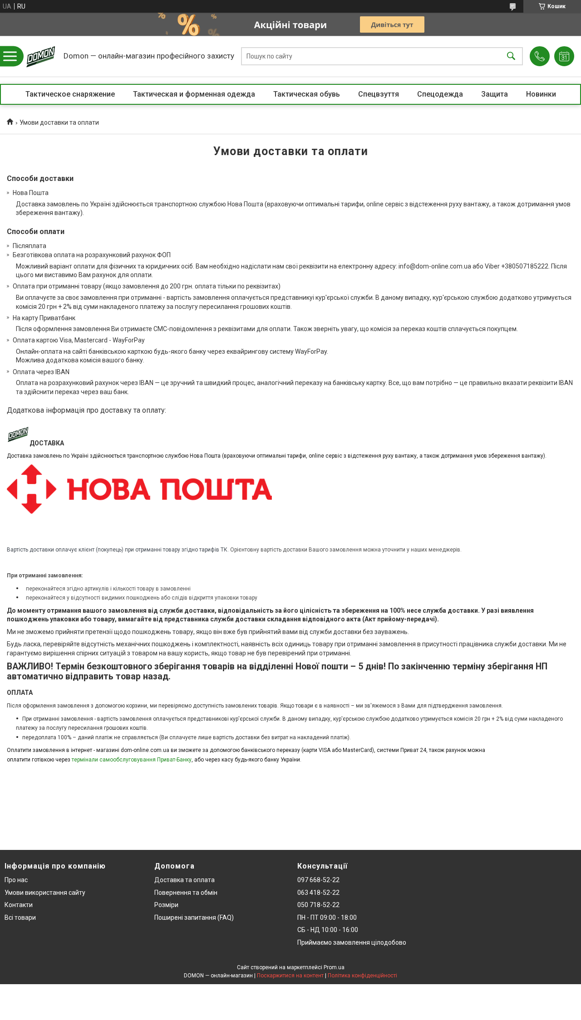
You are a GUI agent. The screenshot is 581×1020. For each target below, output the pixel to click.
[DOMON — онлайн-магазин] (41, 56)
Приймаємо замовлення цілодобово (351, 942)
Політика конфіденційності (362, 975)
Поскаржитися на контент (290, 975)
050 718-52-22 (318, 904)
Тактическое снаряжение (70, 94)
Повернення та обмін (185, 892)
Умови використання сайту (45, 892)
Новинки (541, 94)
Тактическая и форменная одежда (194, 94)
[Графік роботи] (564, 56)
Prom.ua (334, 967)
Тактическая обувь (306, 94)
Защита (494, 94)
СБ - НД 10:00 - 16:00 (327, 929)
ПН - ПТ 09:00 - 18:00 (327, 917)
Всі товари (20, 917)
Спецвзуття (378, 94)
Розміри (166, 904)
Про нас (16, 879)
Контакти (19, 904)
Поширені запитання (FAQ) (194, 917)
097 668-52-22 (318, 879)
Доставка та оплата (184, 879)
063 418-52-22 (318, 892)
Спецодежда (440, 94)
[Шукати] (511, 56)
